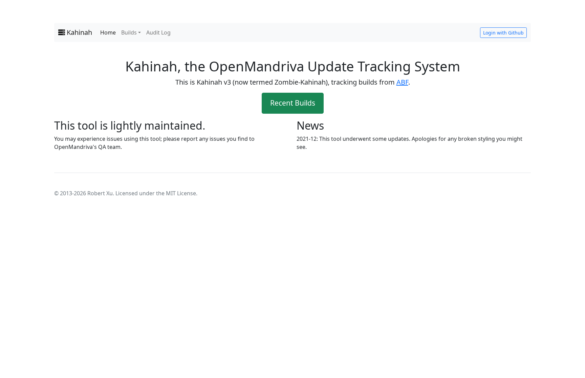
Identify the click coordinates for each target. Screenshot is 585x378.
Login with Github (503, 32)
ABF (402, 82)
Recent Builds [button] (292, 103)
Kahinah (78, 32)
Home (108, 32)
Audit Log (158, 32)
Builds (129, 32)
